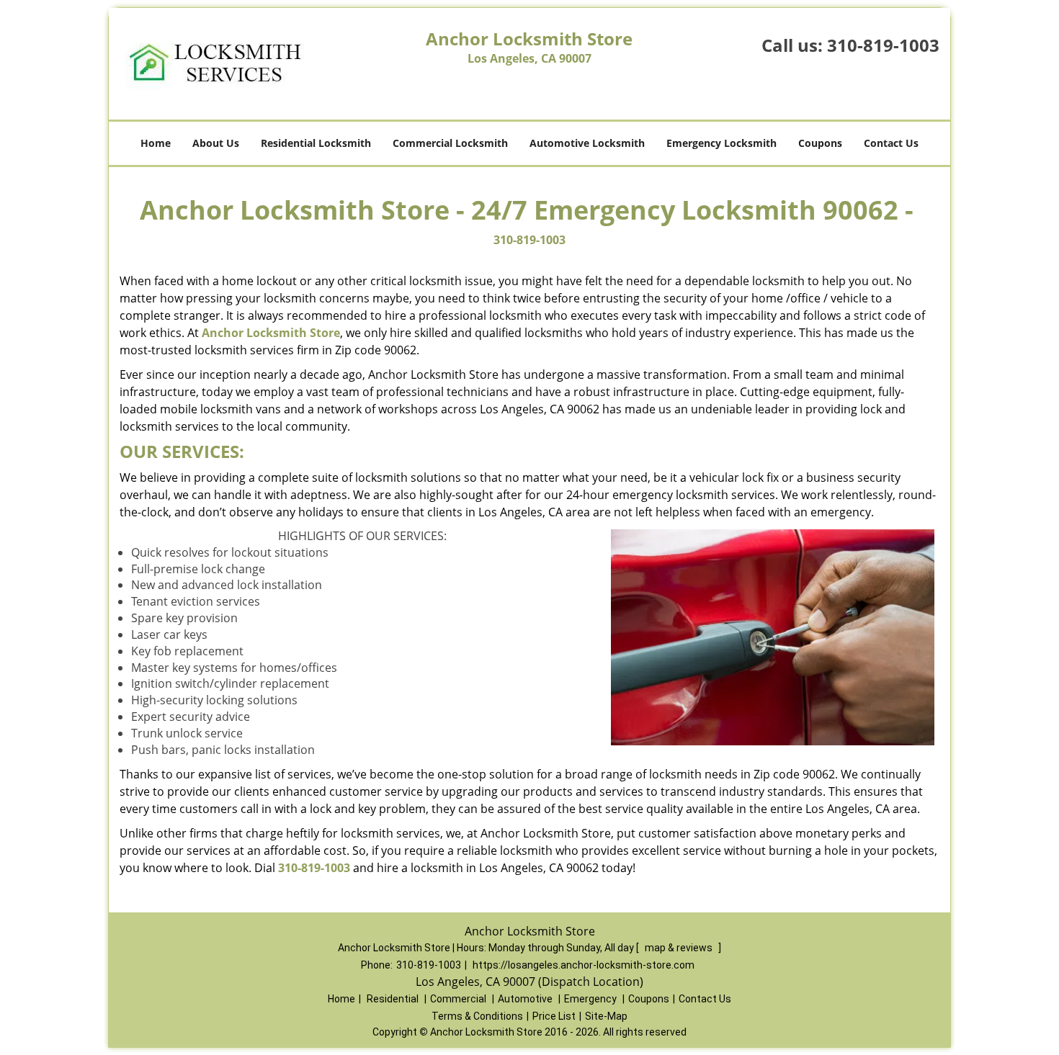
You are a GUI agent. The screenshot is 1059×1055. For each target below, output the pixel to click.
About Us (215, 143)
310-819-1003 (883, 45)
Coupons (820, 143)
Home (155, 143)
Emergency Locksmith (721, 143)
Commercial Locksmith (450, 143)
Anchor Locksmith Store (271, 333)
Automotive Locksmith (587, 143)
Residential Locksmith (316, 143)
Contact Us (891, 143)
